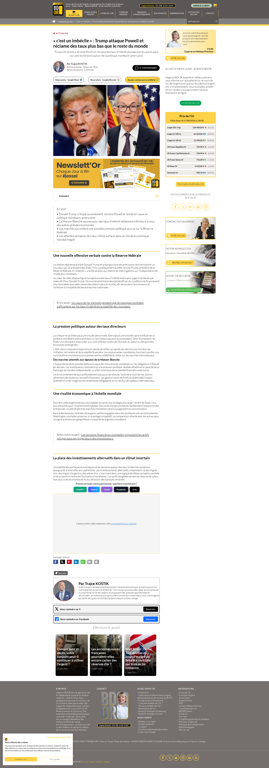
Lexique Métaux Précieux (190, 706)
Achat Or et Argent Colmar (150, 714)
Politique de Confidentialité (191, 724)
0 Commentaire (148, 67)
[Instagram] (205, 206)
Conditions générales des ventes (152, 729)
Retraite (62, 573)
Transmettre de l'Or (188, 708)
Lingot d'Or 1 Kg (174, 127)
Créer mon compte (146, 732)
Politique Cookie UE (188, 721)
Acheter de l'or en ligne (185, 289)
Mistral (94, 489)
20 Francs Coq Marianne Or (178, 153)
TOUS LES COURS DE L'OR (191, 184)
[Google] (190, 206)
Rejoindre (150, 609)
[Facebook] (175, 206)
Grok (134, 489)
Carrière (183, 716)
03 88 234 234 (164, 5)
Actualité (62, 33)
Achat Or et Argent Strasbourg (152, 711)
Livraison (142, 726)
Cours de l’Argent (187, 695)
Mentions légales (186, 727)
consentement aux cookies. (124, 523)
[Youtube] (198, 206)
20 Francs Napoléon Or (176, 147)
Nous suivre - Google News (67, 80)
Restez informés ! (182, 262)
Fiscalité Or (143, 692)
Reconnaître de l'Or (147, 708)
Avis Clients (184, 698)
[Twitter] (182, 206)
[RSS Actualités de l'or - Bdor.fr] (196, 758)
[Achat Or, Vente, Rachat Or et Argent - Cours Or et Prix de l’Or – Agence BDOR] (58, 14)
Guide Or (183, 714)
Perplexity (121, 489)
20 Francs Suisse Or (175, 160)
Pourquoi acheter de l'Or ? (150, 706)
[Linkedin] (190, 758)
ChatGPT (80, 489)
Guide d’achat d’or (146, 724)
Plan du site (184, 729)
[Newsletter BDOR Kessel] (106, 173)
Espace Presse (185, 700)
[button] (106, 196)
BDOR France (185, 711)
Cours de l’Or (185, 692)
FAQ (181, 703)
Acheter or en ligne (147, 721)
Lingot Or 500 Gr (174, 134)
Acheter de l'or (190, 103)
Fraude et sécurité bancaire (150, 700)
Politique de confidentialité (59, 737)
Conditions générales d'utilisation (194, 719)
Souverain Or (172, 173)
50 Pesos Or (172, 166)
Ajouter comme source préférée (141, 80)
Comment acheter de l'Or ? (150, 703)
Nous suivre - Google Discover (103, 80)
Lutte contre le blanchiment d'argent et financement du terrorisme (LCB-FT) (154, 696)
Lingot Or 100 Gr (174, 140)
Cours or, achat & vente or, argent (95, 761)
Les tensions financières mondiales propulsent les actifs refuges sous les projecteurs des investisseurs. (103, 436)
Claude (107, 489)
